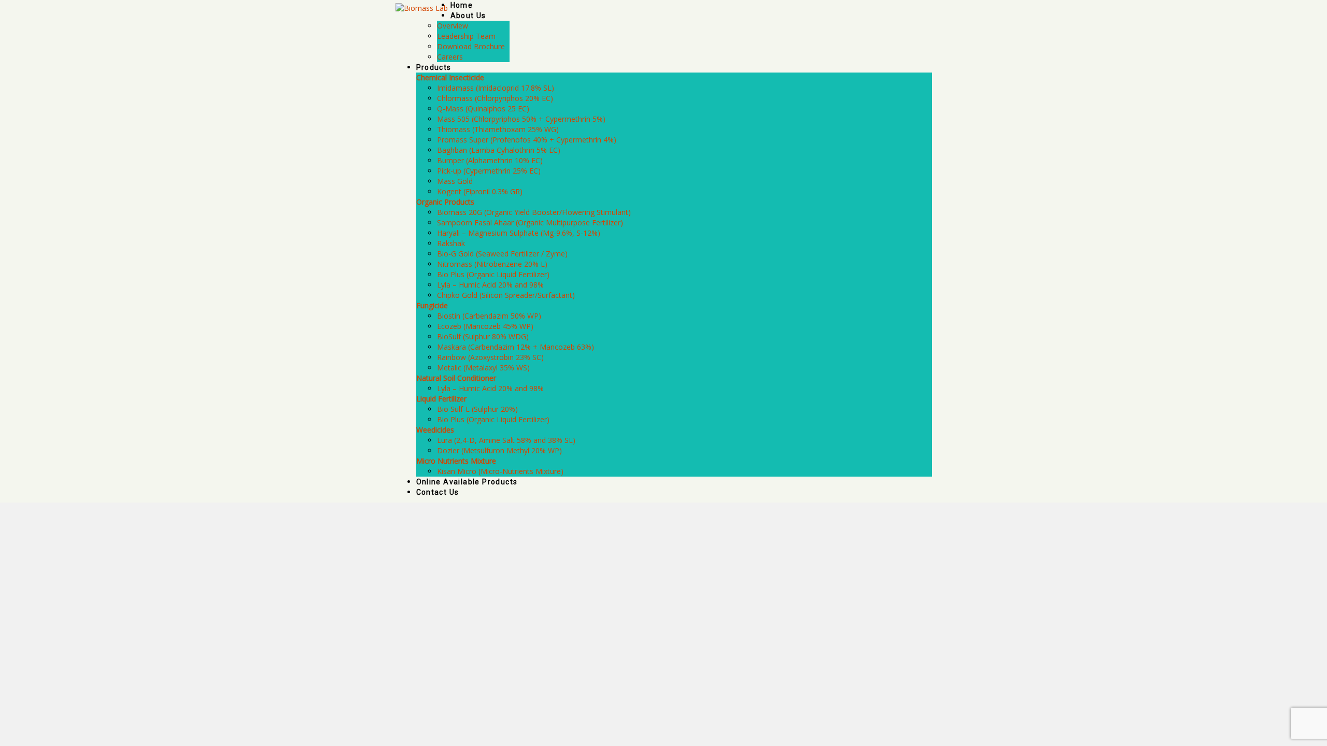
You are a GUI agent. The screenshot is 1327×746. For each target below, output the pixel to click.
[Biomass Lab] (422, 7)
